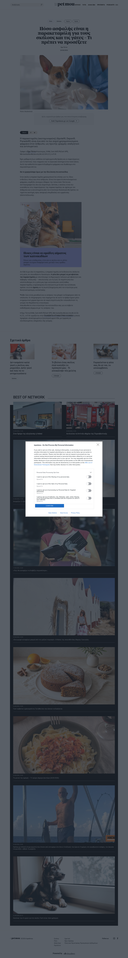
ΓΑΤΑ (84, 5)
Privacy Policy (75, 513)
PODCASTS (110, 5)
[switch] (88, 476)
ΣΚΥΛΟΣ (77, 5)
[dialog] (64, 479)
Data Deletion (52, 513)
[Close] (98, 445)
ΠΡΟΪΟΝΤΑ (101, 5)
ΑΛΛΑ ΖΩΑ (91, 5)
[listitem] (64, 472)
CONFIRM (49, 506)
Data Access (64, 513)
